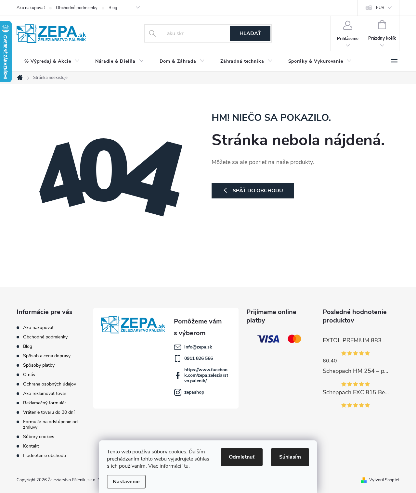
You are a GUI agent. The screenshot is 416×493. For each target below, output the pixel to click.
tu (186, 466)
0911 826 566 (198, 358)
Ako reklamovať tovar (44, 393)
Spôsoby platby (39, 365)
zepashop (194, 392)
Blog (113, 8)
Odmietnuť (241, 457)
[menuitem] (52, 61)
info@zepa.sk (198, 347)
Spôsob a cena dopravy (47, 356)
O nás (29, 375)
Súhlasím (290, 457)
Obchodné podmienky (77, 8)
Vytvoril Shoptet (384, 480)
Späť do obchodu (258, 190)
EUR (380, 8)
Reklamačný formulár (44, 403)
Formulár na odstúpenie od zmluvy (50, 424)
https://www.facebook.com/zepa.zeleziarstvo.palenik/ (206, 375)
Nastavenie (126, 481)
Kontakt (31, 446)
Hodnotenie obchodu (44, 455)
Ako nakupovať (31, 8)
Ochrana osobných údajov (49, 384)
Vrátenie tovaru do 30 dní (48, 412)
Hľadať (250, 33)
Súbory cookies (38, 437)
